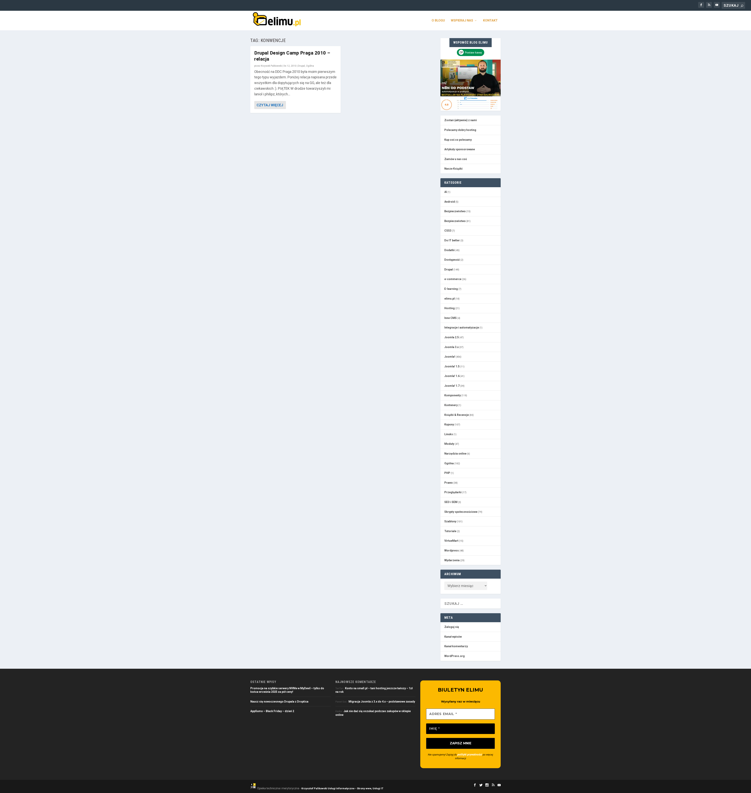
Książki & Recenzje (456, 414)
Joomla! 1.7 (452, 385)
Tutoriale (450, 531)
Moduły (449, 443)
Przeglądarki (453, 492)
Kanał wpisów (453, 636)
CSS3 (447, 230)
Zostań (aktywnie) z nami (460, 120)
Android (449, 201)
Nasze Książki (453, 168)
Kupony (449, 424)
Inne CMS (450, 318)
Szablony (450, 521)
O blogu (438, 20)
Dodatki (449, 250)
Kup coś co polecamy (458, 139)
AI (445, 191)
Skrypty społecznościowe (460, 511)
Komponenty (452, 395)
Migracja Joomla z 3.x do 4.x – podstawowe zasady (382, 701)
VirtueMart (451, 540)
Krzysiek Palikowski (271, 65)
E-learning (451, 288)
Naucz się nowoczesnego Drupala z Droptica (279, 701)
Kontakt (490, 20)
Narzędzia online (455, 453)
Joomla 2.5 (451, 337)
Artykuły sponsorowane (459, 149)
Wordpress (451, 550)
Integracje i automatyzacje (461, 327)
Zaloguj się (451, 626)
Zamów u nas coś (455, 159)
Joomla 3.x (451, 347)
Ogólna (310, 65)
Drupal (301, 65)
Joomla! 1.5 (452, 366)
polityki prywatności (469, 754)
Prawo (448, 482)
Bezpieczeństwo (455, 211)
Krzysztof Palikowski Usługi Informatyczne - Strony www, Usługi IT (342, 788)
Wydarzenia (452, 560)
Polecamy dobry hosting (460, 130)
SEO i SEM (450, 502)
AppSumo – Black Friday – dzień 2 (272, 711)
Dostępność (452, 259)
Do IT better (452, 240)
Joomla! (449, 356)
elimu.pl (449, 298)
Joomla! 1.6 (452, 376)
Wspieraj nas (462, 20)
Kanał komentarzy (456, 646)
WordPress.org (454, 656)
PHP (447, 472)
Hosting (449, 308)
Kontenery (451, 405)
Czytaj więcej (270, 105)
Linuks (448, 434)
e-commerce (452, 279)
